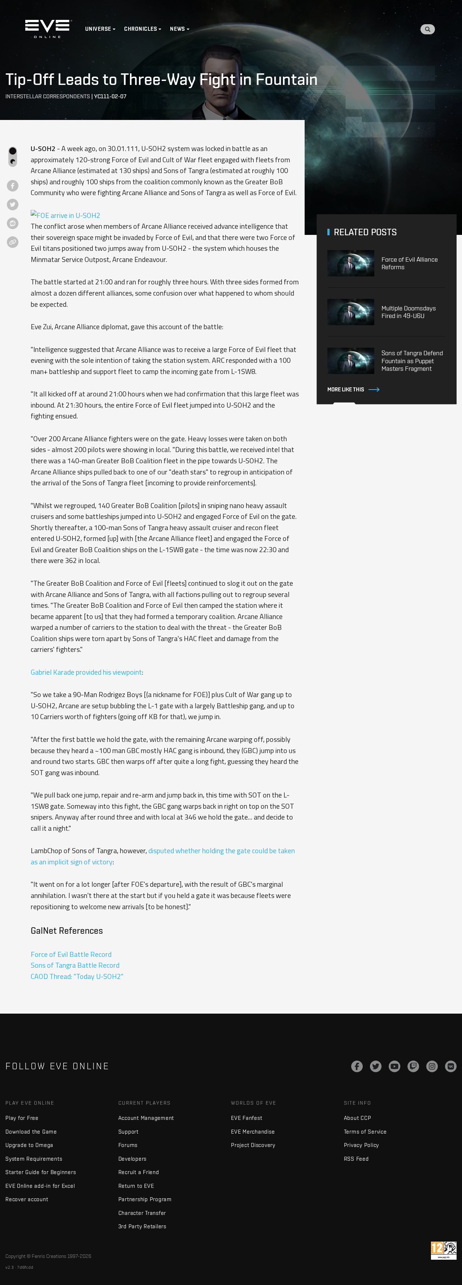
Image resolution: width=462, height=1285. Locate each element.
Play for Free (22, 1118)
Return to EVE (136, 1186)
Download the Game (31, 1132)
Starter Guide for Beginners (40, 1172)
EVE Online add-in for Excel (40, 1186)
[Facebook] (357, 1066)
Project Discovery (253, 1145)
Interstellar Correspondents (47, 96)
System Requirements (33, 1159)
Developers (132, 1159)
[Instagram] (432, 1066)
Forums (128, 1145)
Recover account (26, 1199)
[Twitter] (376, 1066)
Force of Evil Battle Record (71, 954)
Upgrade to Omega (29, 1145)
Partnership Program (145, 1199)
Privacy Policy (361, 1145)
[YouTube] (394, 1066)
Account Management (146, 1118)
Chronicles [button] (140, 29)
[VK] (451, 1066)
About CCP (357, 1118)
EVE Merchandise (253, 1132)
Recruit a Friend (138, 1172)
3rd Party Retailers (142, 1226)
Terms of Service (365, 1132)
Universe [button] (98, 29)
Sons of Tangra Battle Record (75, 965)
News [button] (177, 29)
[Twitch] (413, 1066)
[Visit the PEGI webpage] (444, 1251)
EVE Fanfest (246, 1118)
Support (128, 1132)
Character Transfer (142, 1213)
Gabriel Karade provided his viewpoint (86, 672)
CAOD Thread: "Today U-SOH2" (77, 976)
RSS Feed (356, 1159)
